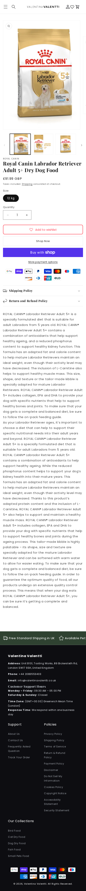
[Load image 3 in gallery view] (65, 144)
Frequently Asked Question (19, 749)
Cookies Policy (53, 787)
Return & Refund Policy (54, 755)
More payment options (43, 262)
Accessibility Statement (52, 802)
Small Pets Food (18, 856)
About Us (14, 734)
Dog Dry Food (17, 843)
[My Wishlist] (72, 6)
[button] (14, 7)
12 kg (11, 198)
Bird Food (14, 830)
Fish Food (14, 849)
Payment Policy (54, 763)
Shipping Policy (54, 740)
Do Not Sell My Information (53, 778)
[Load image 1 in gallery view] (20, 144)
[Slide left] (4, 145)
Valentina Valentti (35, 883)
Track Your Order (19, 757)
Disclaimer (51, 770)
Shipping (27, 184)
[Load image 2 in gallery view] (43, 144)
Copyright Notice (55, 793)
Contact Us (15, 740)
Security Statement (56, 810)
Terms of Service (55, 746)
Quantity (8, 207)
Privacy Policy (53, 734)
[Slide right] (81, 145)
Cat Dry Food (16, 837)
